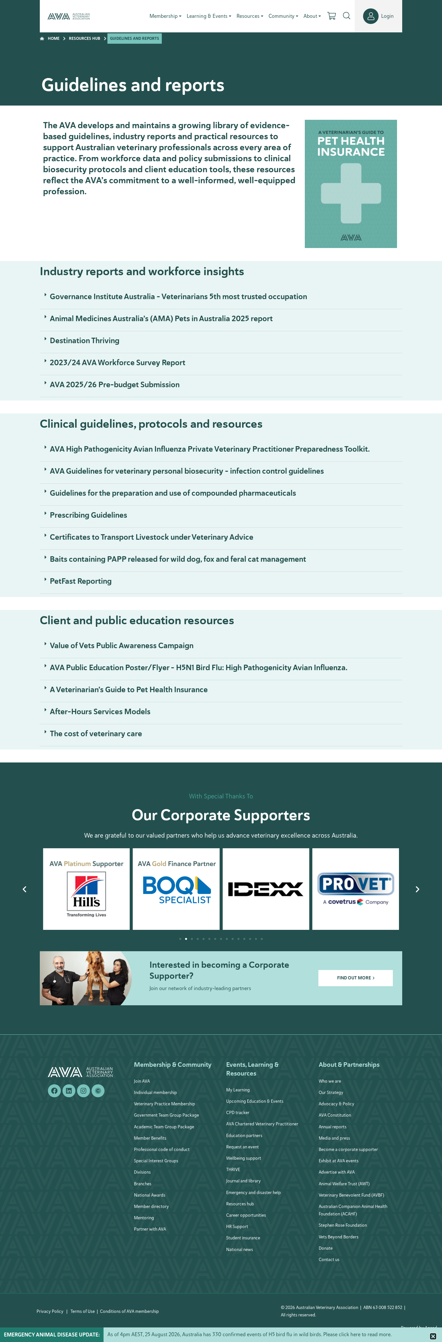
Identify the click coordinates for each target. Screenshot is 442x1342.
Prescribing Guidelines (88, 515)
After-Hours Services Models (100, 711)
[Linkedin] (68, 1090)
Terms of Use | (84, 1311)
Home (54, 38)
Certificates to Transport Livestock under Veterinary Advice (151, 537)
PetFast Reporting (81, 581)
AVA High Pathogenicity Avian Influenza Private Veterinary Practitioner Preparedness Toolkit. (210, 449)
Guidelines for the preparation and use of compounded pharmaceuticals (173, 493)
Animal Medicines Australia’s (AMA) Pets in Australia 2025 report (161, 318)
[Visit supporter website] (86, 889)
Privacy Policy (50, 1311)
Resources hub (84, 38)
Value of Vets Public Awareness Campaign (121, 645)
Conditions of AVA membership (129, 1311)
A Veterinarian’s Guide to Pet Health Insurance (129, 689)
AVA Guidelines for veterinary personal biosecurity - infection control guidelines (187, 471)
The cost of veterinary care (96, 733)
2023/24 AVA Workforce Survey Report (117, 362)
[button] (221, 298)
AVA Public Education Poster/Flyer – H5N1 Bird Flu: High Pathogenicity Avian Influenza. (199, 667)
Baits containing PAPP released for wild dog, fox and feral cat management (178, 559)
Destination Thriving (84, 340)
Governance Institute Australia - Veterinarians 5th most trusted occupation (178, 296)
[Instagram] (83, 1090)
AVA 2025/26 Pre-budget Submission (115, 384)
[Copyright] (98, 1090)
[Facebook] (54, 1090)
